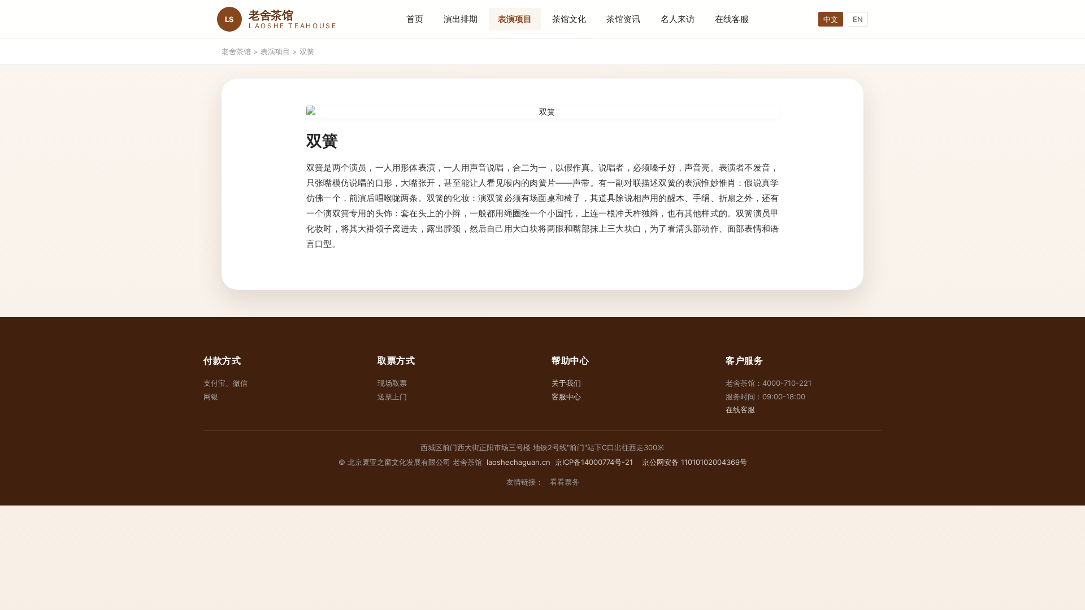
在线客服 (732, 19)
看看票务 (564, 481)
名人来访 (678, 19)
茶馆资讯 (623, 19)
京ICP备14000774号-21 (594, 462)
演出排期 (461, 19)
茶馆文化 (569, 19)
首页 (414, 19)
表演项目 (515, 19)
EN (858, 19)
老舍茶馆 (236, 51)
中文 (830, 19)
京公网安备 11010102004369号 (693, 462)
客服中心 (566, 396)
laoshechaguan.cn (518, 462)
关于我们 (566, 382)
